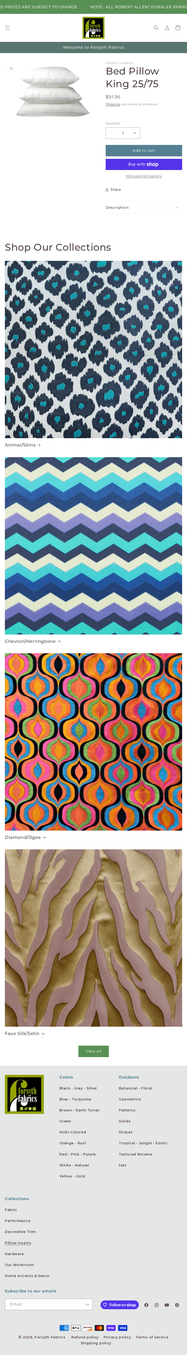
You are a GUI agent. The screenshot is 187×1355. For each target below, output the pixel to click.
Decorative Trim (20, 1232)
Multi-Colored (72, 1132)
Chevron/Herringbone (30, 641)
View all (94, 1051)
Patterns (127, 1110)
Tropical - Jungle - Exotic (143, 1143)
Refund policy (85, 1337)
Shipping (113, 104)
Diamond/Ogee (23, 837)
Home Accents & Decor (27, 1276)
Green (65, 1121)
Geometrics (130, 1099)
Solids (125, 1121)
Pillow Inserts (18, 1243)
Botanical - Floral (135, 1088)
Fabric (11, 1210)
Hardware (14, 1254)
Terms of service (152, 1337)
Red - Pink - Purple (77, 1154)
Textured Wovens (136, 1154)
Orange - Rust (72, 1143)
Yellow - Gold (72, 1176)
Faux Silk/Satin (22, 1033)
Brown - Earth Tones (79, 1110)
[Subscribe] (87, 1304)
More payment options (144, 176)
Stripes (125, 1132)
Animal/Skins (20, 445)
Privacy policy (117, 1337)
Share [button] (116, 189)
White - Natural (74, 1165)
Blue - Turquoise (75, 1099)
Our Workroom (19, 1265)
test (122, 1165)
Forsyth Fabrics (50, 1337)
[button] (7, 27)
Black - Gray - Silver (78, 1088)
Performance (17, 1221)
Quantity (113, 123)
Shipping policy (96, 1343)
